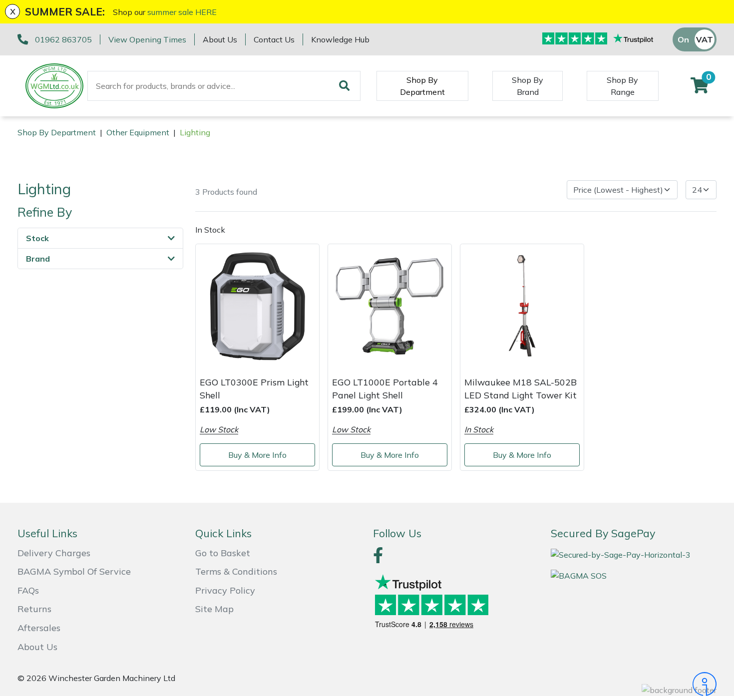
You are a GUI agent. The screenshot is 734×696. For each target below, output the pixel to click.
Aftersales (38, 628)
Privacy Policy (225, 590)
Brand (38, 259)
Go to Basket (222, 553)
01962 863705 (63, 39)
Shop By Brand (527, 86)
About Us (220, 39)
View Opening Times (147, 39)
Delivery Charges (53, 553)
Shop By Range (622, 86)
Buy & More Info (257, 455)
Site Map (214, 609)
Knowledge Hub (340, 39)
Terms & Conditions (236, 571)
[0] (700, 88)
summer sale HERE (182, 12)
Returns (34, 609)
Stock (37, 238)
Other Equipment (137, 132)
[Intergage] (634, 684)
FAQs (28, 590)
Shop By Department (422, 86)
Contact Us (274, 39)
